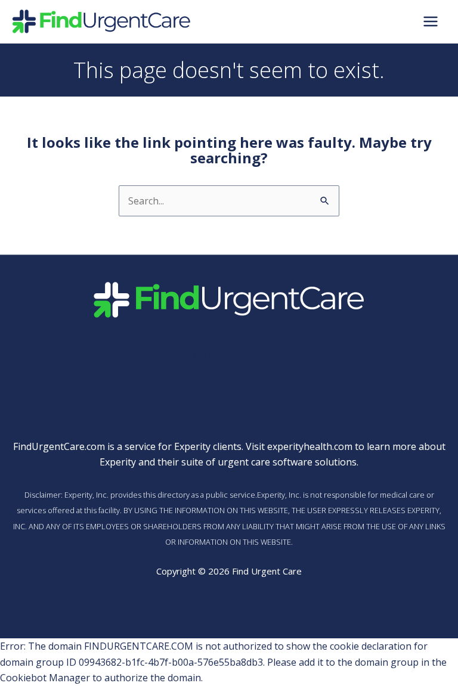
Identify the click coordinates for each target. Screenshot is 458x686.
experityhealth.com (309, 446)
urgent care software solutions (287, 461)
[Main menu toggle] (430, 21)
